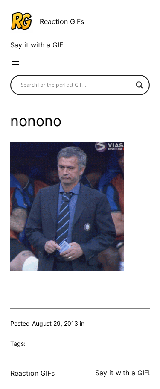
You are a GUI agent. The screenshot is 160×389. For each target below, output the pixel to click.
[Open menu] (15, 63)
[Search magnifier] (139, 85)
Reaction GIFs (62, 21)
